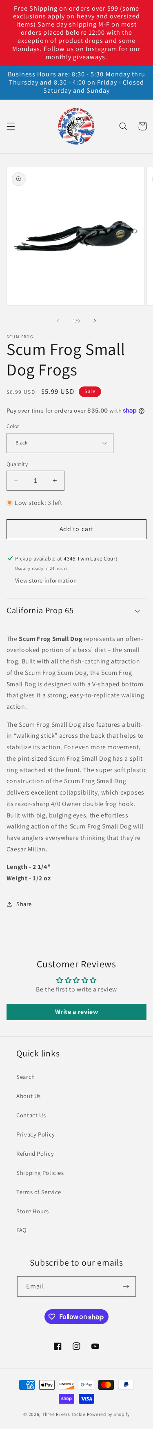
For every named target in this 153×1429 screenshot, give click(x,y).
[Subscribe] (126, 1286)
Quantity (17, 464)
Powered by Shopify (108, 1414)
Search (25, 1077)
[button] (10, 126)
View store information (46, 580)
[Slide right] (95, 321)
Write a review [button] (76, 1011)
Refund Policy (35, 1153)
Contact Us (31, 1115)
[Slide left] (58, 321)
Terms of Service (38, 1192)
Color (13, 426)
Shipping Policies (40, 1173)
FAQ (21, 1230)
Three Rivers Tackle (64, 1414)
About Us (28, 1096)
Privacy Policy (35, 1134)
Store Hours (32, 1211)
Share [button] (24, 904)
